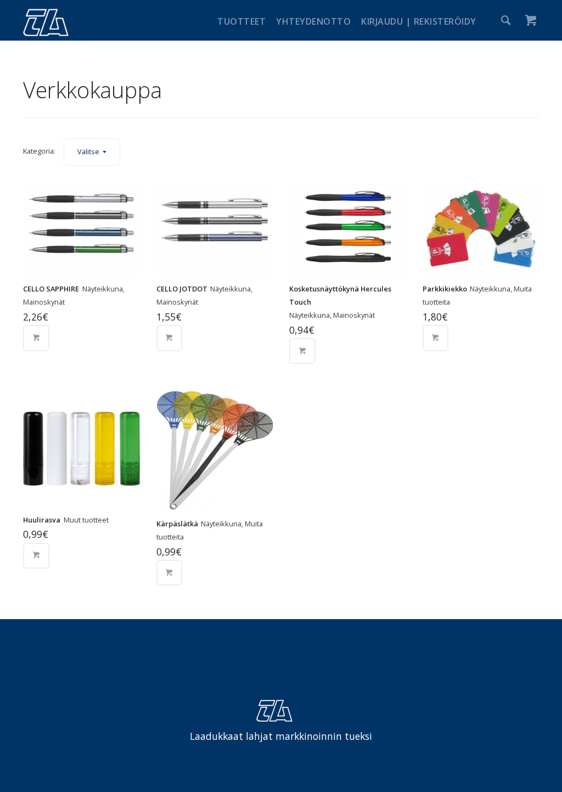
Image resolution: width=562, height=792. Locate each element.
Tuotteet (241, 21)
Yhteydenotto (313, 21)
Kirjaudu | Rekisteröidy (418, 21)
